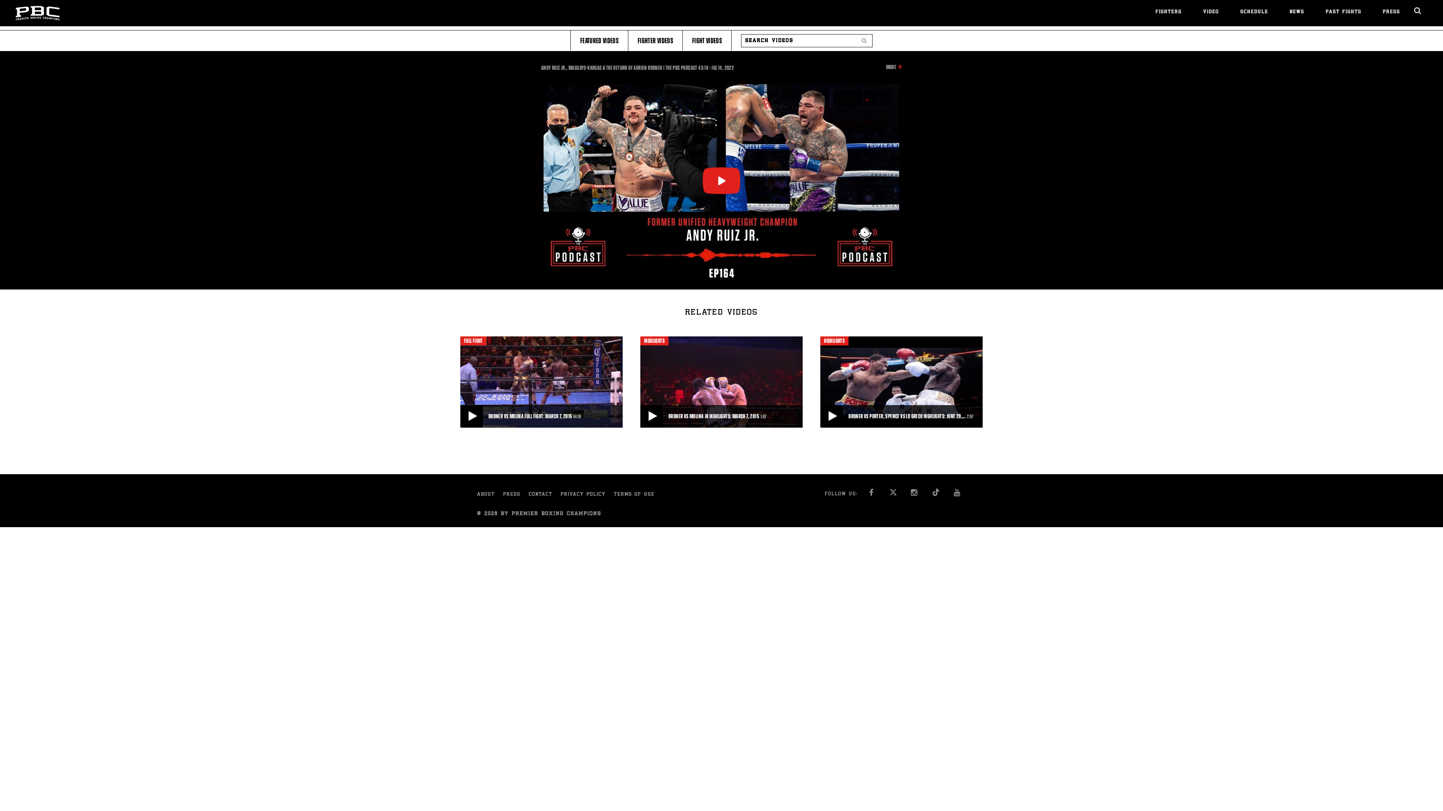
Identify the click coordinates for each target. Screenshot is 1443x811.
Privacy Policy (583, 494)
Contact (540, 494)
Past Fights (1343, 12)
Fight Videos (707, 41)
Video (1211, 12)
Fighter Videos (655, 41)
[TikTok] (935, 494)
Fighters (1169, 12)
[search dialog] (1418, 11)
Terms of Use (634, 494)
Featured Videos (599, 41)
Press (1391, 12)
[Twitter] (893, 494)
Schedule (1254, 12)
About (486, 494)
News (1297, 12)
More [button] (891, 67)
